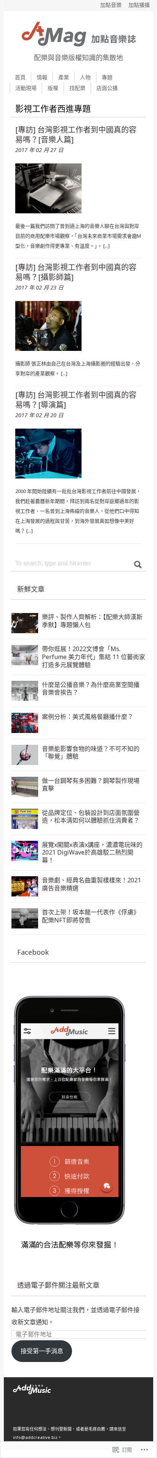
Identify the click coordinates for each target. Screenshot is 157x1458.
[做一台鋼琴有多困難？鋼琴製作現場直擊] (24, 791)
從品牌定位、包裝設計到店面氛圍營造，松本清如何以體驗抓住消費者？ (90, 816)
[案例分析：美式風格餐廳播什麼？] (24, 727)
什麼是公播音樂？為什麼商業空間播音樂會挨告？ (90, 688)
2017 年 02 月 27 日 (39, 150)
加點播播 (139, 4)
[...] (106, 245)
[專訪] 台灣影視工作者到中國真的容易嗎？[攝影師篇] (75, 272)
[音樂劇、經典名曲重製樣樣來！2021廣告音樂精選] (24, 890)
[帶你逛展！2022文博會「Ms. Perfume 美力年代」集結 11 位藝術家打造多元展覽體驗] (24, 659)
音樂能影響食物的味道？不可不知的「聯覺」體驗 (90, 752)
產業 (63, 77)
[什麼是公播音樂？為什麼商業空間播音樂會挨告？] (24, 695)
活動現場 (26, 87)
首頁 (20, 77)
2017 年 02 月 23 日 (39, 287)
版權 (53, 87)
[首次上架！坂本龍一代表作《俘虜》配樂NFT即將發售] (24, 922)
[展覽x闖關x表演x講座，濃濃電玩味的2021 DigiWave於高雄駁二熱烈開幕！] (24, 855)
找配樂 (77, 87)
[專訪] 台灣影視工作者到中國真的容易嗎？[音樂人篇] (75, 135)
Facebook (33, 952)
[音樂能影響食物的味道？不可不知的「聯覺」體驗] (24, 759)
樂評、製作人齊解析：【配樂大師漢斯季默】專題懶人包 (92, 621)
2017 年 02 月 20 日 (39, 415)
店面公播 (107, 87)
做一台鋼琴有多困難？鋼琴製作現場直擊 (90, 784)
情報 (42, 77)
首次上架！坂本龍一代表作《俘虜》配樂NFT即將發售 (90, 916)
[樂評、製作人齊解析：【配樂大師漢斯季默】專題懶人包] (24, 627)
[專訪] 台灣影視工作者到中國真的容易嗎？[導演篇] (75, 400)
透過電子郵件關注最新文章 (58, 1285)
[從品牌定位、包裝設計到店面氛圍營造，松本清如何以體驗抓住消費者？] (24, 823)
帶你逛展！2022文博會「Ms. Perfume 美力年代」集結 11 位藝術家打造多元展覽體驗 (93, 657)
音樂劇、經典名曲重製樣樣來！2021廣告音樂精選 (91, 884)
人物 (85, 77)
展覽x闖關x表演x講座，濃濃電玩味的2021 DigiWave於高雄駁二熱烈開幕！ (92, 852)
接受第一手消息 (42, 1351)
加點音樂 (111, 4)
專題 (107, 77)
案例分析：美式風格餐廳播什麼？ (87, 716)
